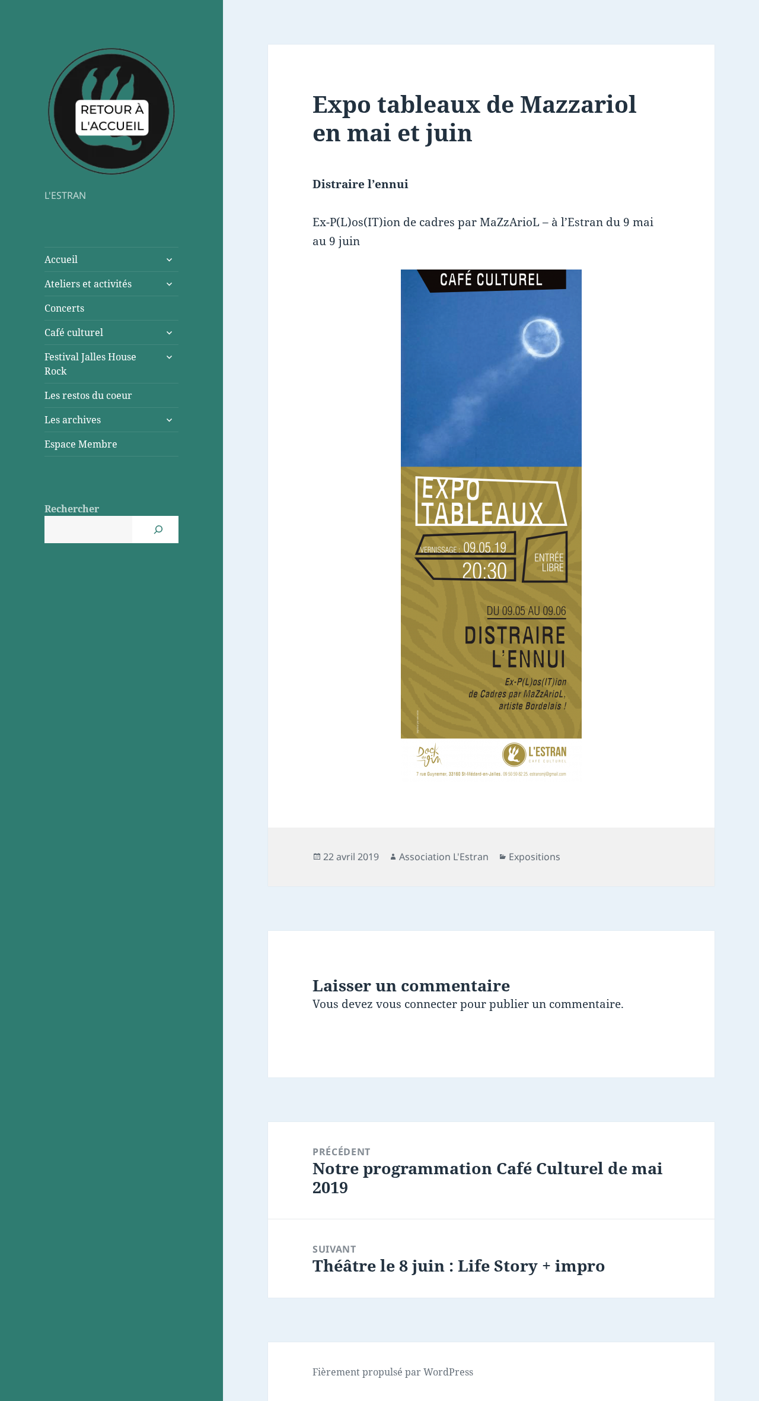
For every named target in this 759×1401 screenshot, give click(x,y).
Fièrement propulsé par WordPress (392, 1371)
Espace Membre (80, 444)
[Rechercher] (158, 529)
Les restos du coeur (88, 395)
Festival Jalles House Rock (90, 364)
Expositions (534, 856)
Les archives (72, 419)
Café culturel (73, 332)
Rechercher (71, 508)
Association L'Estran (444, 856)
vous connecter (416, 1004)
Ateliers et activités (88, 283)
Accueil (61, 259)
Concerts (64, 308)
